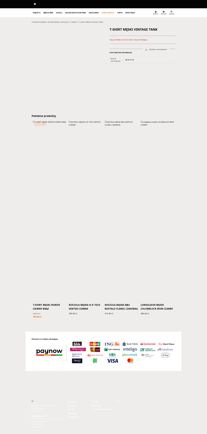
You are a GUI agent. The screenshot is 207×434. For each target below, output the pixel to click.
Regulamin (96, 405)
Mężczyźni (48, 13)
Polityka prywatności (102, 409)
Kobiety (36, 13)
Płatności (72, 405)
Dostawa (72, 402)
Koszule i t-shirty (69, 22)
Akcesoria (94, 13)
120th (119, 13)
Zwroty (71, 409)
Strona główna (39, 22)
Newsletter (73, 417)
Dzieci (59, 13)
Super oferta (108, 13)
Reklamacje (72, 413)
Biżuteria (130, 13)
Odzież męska (53, 22)
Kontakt (95, 402)
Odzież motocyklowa (75, 13)
